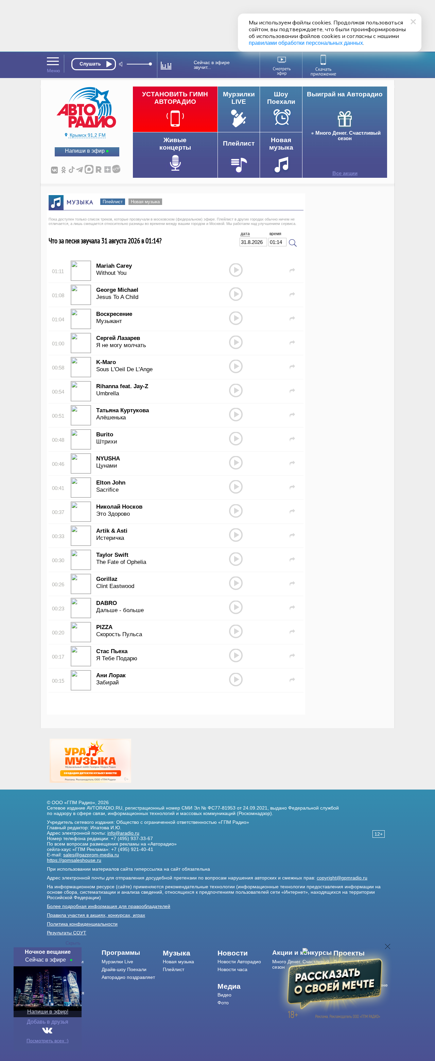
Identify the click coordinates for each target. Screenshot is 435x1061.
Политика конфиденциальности (82, 924)
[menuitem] (132, 952)
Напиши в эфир (85, 151)
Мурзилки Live (117, 961)
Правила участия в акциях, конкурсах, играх (96, 915)
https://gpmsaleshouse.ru (74, 860)
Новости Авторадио (239, 961)
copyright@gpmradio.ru (342, 877)
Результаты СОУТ (66, 932)
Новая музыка (145, 201)
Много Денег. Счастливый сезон (348, 135)
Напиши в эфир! (47, 1012)
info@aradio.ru (123, 833)
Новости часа (232, 969)
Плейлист (113, 201)
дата (245, 233)
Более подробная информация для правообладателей (108, 906)
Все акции (345, 173)
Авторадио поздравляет (128, 977)
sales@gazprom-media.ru (91, 854)
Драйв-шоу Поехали (124, 969)
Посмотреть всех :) (48, 1040)
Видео (224, 995)
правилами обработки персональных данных (306, 43)
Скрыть (73, 943)
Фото (223, 1002)
